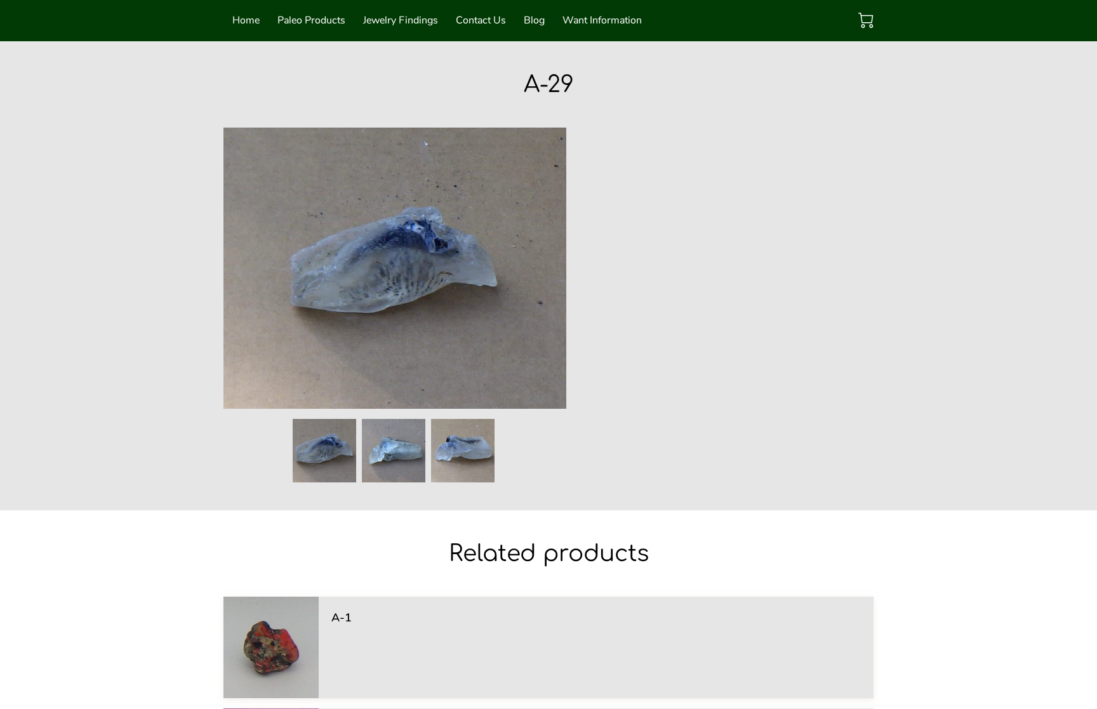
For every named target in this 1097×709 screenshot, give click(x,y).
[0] (866, 20)
